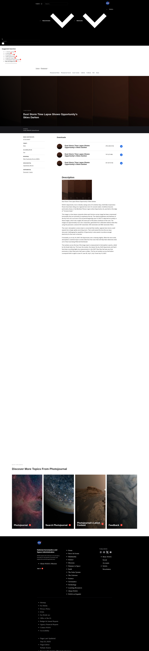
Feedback (89, 72)
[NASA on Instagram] (104, 552)
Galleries (83, 72)
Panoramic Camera (28, 172)
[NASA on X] (107, 552)
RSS (94, 72)
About (97, 72)
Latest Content (75, 72)
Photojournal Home (54, 72)
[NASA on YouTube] (110, 552)
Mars (24, 146)
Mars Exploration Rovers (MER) (31, 159)
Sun (24, 152)
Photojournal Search (66, 72)
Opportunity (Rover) (28, 165)
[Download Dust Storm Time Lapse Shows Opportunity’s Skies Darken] (121, 147)
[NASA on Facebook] (100, 552)
